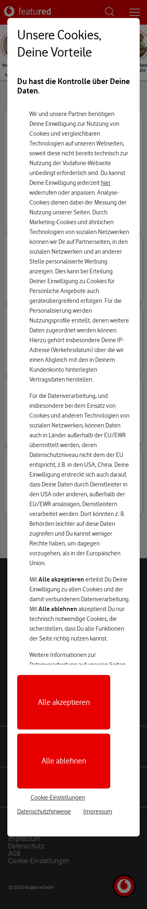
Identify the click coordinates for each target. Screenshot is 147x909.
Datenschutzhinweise (44, 811)
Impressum (97, 811)
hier (106, 182)
